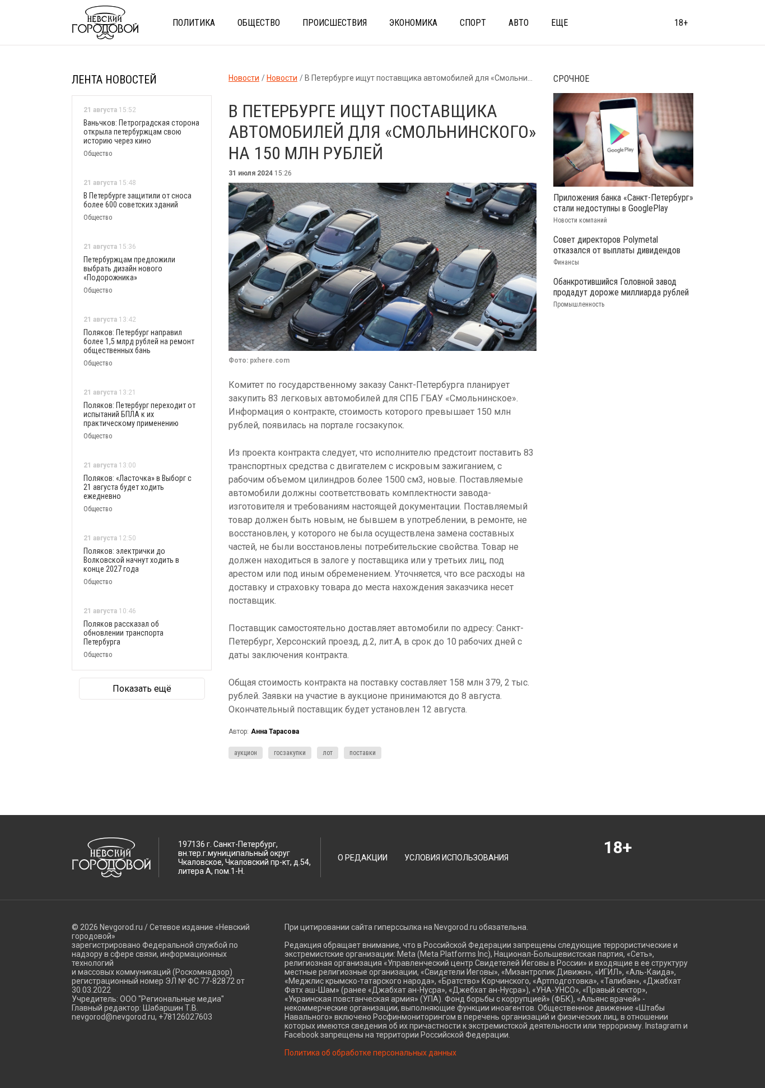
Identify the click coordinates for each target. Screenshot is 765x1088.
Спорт (473, 22)
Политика (193, 22)
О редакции (363, 857)
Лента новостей (114, 79)
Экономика (413, 22)
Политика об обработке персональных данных (370, 1052)
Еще (559, 22)
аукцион (245, 753)
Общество (258, 22)
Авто (519, 22)
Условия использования (456, 857)
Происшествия (334, 22)
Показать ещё (142, 689)
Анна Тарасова (275, 731)
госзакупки (290, 753)
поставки (362, 753)
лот (328, 753)
